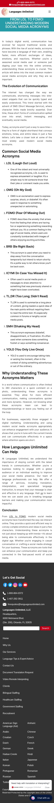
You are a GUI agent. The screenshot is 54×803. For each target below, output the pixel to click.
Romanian (32, 771)
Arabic (6, 732)
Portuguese (8, 771)
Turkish (6, 782)
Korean (6, 765)
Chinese (31, 732)
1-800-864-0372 (15, 593)
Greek (30, 748)
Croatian (7, 737)
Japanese (32, 760)
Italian (6, 760)
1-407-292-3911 (15, 599)
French (30, 743)
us (42, 493)
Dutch (6, 743)
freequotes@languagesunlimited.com (28, 4)
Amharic (31, 723)
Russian (7, 776)
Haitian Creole (10, 754)
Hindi (30, 754)
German (7, 748)
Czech (30, 737)
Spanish (31, 776)
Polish (30, 765)
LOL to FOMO (17, 516)
